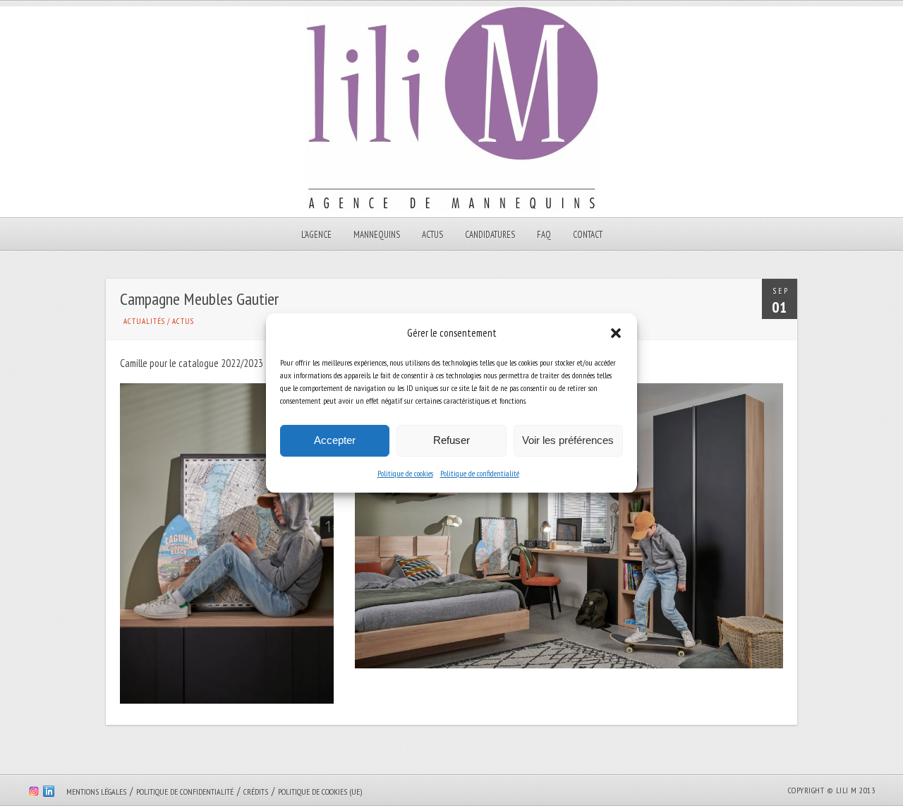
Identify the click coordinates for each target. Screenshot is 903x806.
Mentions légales (96, 791)
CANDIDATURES (490, 235)
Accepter (335, 440)
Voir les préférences (568, 440)
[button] (616, 333)
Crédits (255, 791)
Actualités (144, 321)
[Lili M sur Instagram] (34, 793)
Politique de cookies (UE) (320, 791)
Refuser (451, 440)
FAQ (544, 235)
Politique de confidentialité (479, 473)
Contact (587, 235)
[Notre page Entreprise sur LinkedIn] (48, 793)
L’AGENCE (316, 235)
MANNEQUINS (376, 235)
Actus (432, 235)
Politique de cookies (405, 473)
